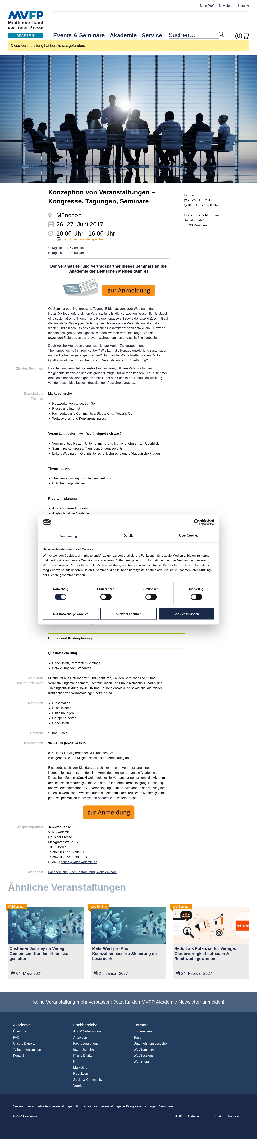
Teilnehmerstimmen (27, 1049)
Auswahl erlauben (128, 614)
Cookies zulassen (186, 614)
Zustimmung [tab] (68, 536)
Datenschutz (197, 1116)
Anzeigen (80, 1037)
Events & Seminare (79, 35)
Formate (141, 1025)
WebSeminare (106, 872)
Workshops (142, 1061)
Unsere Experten (25, 1043)
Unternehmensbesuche (150, 1043)
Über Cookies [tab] (188, 535)
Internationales (83, 1049)
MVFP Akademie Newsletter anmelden (182, 1002)
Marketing (80, 1067)
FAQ (16, 1037)
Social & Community (87, 1079)
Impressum (236, 1116)
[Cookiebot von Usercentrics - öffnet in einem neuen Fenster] (196, 522)
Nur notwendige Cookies (70, 614)
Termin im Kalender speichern (84, 239)
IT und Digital (82, 1055)
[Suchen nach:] (194, 36)
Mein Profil (207, 5)
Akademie (123, 35)
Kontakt (243, 5)
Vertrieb (78, 1085)
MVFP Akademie (25, 20)
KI (74, 1061)
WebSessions (143, 1055)
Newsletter (226, 5)
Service (152, 35)
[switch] (106, 597)
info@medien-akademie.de (97, 798)
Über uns (19, 1031)
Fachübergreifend (82, 872)
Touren (138, 1037)
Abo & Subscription (87, 1031)
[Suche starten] (221, 34)
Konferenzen (143, 1031)
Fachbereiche (58, 872)
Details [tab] (129, 535)
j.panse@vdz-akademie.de (78, 862)
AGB (178, 1116)
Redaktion (80, 1073)
